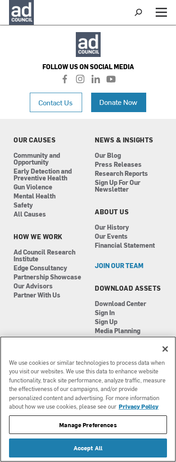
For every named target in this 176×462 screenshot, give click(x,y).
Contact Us (55, 102)
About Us (112, 212)
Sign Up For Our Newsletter (117, 186)
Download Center (120, 304)
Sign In (105, 313)
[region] (88, 399)
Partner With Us (37, 295)
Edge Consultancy (40, 268)
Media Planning (117, 331)
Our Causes (35, 140)
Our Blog (108, 155)
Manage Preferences (87, 425)
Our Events (111, 236)
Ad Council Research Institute (44, 256)
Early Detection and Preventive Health (43, 175)
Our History (112, 227)
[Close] (165, 349)
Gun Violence (33, 187)
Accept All (88, 448)
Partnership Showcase (47, 277)
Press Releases (118, 164)
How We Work (38, 237)
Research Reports (121, 173)
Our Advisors (33, 286)
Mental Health (35, 196)
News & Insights (124, 140)
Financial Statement (125, 245)
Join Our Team (119, 266)
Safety (23, 205)
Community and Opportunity (37, 159)
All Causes (30, 214)
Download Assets (128, 288)
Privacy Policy (138, 406)
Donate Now (118, 102)
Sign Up (106, 322)
